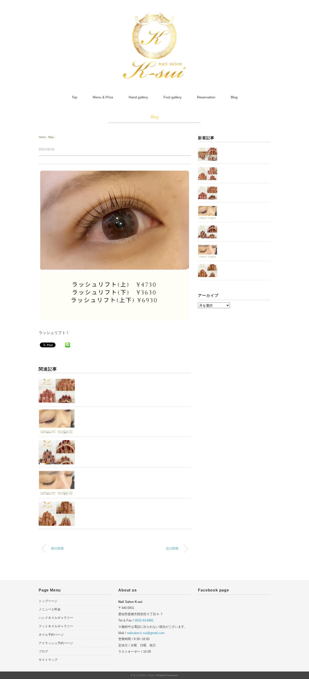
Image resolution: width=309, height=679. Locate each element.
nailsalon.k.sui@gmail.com (146, 633)
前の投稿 (57, 548)
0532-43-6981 (144, 620)
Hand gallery (138, 97)
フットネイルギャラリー (56, 626)
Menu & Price (103, 97)
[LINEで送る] (67, 345)
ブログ (43, 651)
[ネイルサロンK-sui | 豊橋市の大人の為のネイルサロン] (154, 15)
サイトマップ (48, 660)
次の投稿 (172, 548)
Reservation (206, 97)
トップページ (48, 601)
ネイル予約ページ (51, 634)
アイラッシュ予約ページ (56, 643)
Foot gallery (172, 97)
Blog (234, 97)
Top (74, 97)
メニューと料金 (50, 609)
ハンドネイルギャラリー (56, 618)
